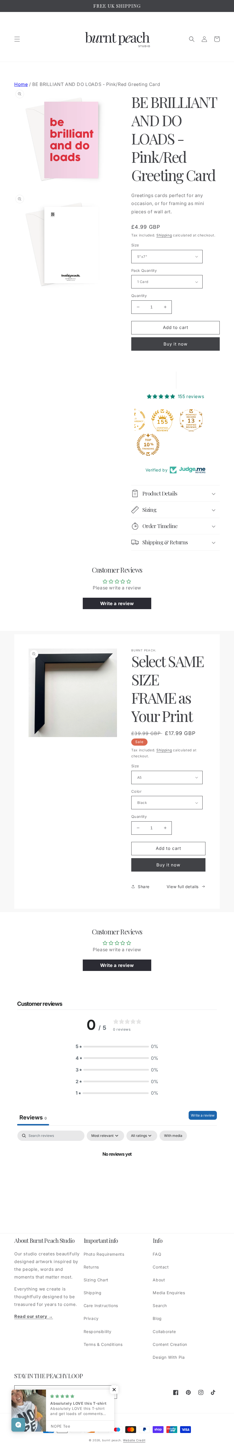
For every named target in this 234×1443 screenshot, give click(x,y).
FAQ (157, 1254)
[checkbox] (173, 1136)
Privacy (91, 1318)
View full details (183, 886)
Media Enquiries (169, 1292)
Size (135, 245)
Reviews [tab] (33, 1117)
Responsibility (98, 1331)
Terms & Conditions (103, 1344)
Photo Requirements (104, 1254)
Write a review (203, 1115)
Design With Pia (169, 1357)
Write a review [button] (117, 603)
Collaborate (164, 1331)
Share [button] (144, 886)
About (159, 1279)
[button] (17, 39)
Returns (91, 1267)
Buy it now (175, 344)
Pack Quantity (144, 270)
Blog (157, 1318)
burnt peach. (112, 1440)
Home (21, 84)
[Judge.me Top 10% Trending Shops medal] (148, 444)
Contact (161, 1267)
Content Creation (170, 1344)
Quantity (139, 295)
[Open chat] (18, 1425)
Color (136, 791)
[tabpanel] (117, 1173)
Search (160, 1305)
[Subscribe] (110, 1392)
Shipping (164, 235)
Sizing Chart (96, 1279)
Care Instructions (101, 1305)
